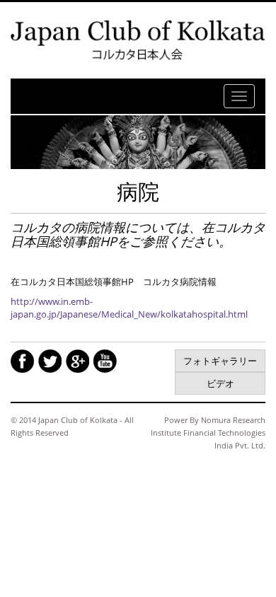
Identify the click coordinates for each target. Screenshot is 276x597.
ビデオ (220, 383)
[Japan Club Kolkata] (138, 39)
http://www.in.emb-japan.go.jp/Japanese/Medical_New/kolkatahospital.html (129, 307)
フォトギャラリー (220, 360)
